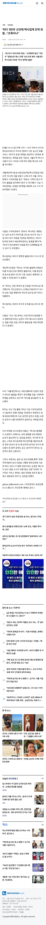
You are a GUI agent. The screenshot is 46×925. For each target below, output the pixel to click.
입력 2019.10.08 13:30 (15, 39)
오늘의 (10, 778)
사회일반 (10, 25)
